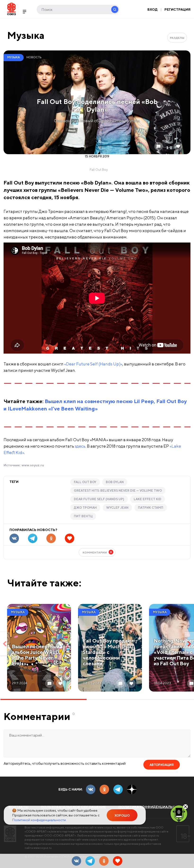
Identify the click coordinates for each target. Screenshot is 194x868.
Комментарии (97, 552)
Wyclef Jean (117, 507)
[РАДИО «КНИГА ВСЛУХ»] (179, 813)
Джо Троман (85, 507)
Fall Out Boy (85, 482)
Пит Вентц (83, 516)
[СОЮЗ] (10, 833)
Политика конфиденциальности (152, 807)
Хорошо (122, 815)
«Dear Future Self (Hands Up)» (93, 363)
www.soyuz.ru (33, 465)
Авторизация (162, 765)
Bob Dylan (115, 482)
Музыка (25, 35)
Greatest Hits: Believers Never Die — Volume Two (118, 490)
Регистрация (177, 9)
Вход (152, 9)
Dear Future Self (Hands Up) (99, 499)
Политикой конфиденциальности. (39, 820)
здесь (80, 446)
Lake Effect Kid (147, 499)
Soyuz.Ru (11, 8)
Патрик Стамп (150, 507)
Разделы (177, 38)
